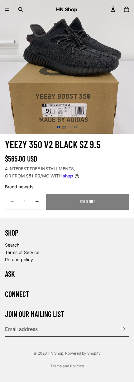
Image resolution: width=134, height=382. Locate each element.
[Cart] (126, 9)
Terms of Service (22, 252)
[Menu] (7, 9)
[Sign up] (122, 329)
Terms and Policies (67, 366)
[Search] (20, 9)
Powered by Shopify (83, 353)
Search (12, 245)
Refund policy (19, 259)
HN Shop (55, 353)
